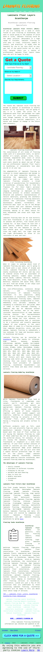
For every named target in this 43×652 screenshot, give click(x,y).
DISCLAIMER (37, 11)
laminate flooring (29, 171)
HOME (15, 11)
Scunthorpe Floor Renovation (14, 596)
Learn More (27, 650)
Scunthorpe (7, 339)
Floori (7, 643)
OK (38, 650)
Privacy (38, 630)
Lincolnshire (8, 583)
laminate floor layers (24, 52)
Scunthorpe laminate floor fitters (32, 528)
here (21, 519)
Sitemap (5, 630)
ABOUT (25, 11)
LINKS (20, 11)
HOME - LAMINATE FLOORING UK (21, 618)
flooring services (17, 581)
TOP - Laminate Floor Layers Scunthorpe (20, 594)
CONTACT (30, 11)
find (9, 487)
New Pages (14, 630)
